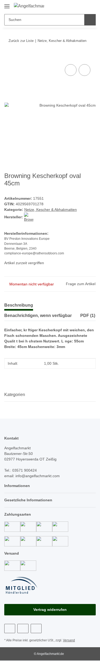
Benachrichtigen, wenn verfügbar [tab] (38, 315)
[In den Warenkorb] (8, 57)
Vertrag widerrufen (50, 609)
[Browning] (28, 217)
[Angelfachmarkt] (29, 6)
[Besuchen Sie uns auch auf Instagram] (22, 628)
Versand (69, 640)
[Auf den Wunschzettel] (84, 70)
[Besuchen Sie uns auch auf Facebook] (9, 628)
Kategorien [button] (14, 394)
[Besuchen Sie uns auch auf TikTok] (36, 628)
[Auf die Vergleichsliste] (71, 70)
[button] (74, 6)
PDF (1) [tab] (87, 315)
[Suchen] (90, 19)
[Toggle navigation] (7, 4)
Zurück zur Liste (21, 41)
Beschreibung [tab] (18, 305)
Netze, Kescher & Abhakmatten (50, 209)
